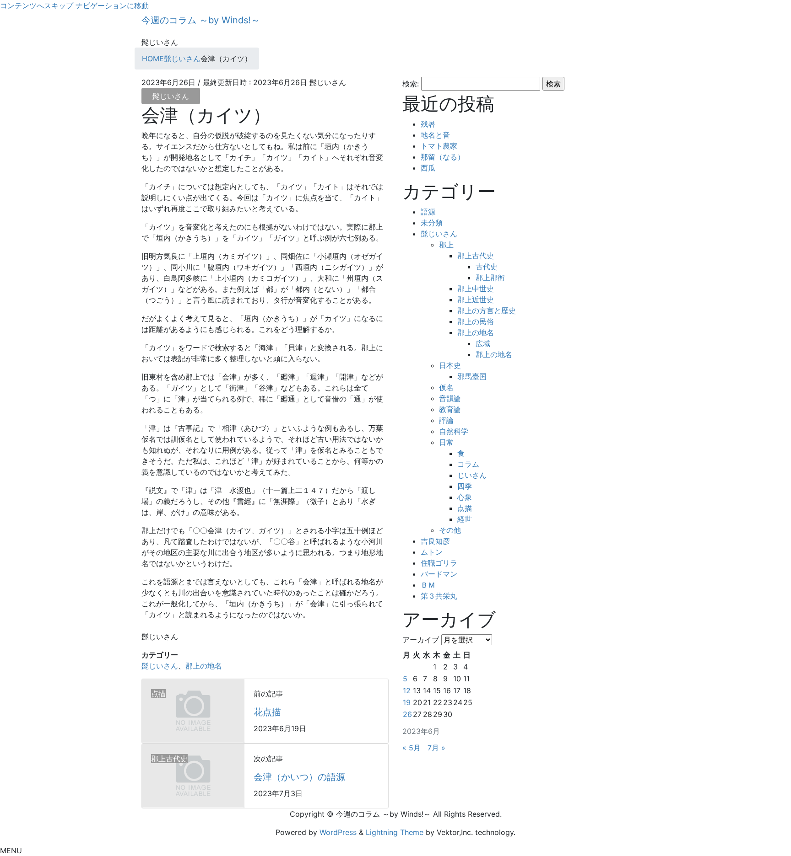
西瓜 (428, 167)
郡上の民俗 (475, 321)
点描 (464, 508)
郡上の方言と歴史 (486, 310)
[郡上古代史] (193, 775)
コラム (468, 464)
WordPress (338, 832)
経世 (464, 519)
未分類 (432, 222)
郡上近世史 (475, 299)
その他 (450, 530)
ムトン (432, 551)
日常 (446, 442)
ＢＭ (428, 584)
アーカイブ (420, 639)
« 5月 (411, 747)
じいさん (472, 475)
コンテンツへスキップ (36, 5)
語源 (428, 211)
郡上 (446, 244)
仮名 (446, 387)
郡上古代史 (475, 255)
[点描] (193, 710)
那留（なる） (443, 156)
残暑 (428, 123)
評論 (446, 420)
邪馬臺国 (472, 376)
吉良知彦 (435, 541)
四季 (464, 486)
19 (407, 702)
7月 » (436, 747)
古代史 (487, 266)
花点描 (267, 711)
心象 (464, 497)
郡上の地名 (203, 665)
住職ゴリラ (439, 562)
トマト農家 (439, 145)
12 (407, 690)
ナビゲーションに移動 (112, 5)
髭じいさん (170, 96)
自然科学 (453, 431)
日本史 (450, 365)
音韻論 (450, 398)
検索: (410, 83)
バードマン (439, 573)
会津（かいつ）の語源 (299, 776)
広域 (483, 343)
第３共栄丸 (439, 595)
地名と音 (435, 134)
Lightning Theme (394, 832)
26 (407, 714)
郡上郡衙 (490, 277)
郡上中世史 (475, 288)
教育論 (450, 409)
